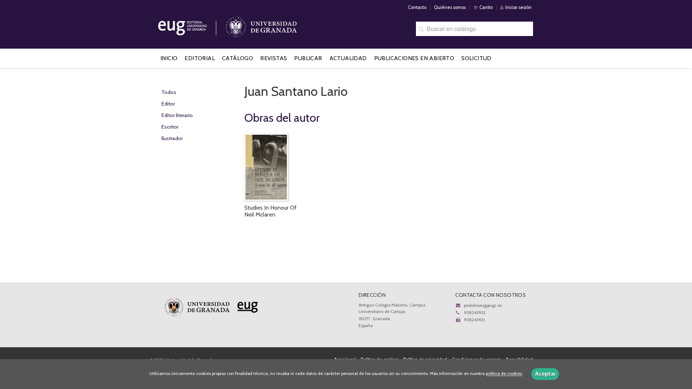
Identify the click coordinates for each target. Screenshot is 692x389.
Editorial (200, 58)
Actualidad (348, 58)
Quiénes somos (450, 7)
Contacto (417, 7)
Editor (168, 103)
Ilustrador (172, 138)
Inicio (168, 58)
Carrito (486, 7)
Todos (168, 92)
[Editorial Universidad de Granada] (191, 25)
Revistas (273, 58)
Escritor (169, 127)
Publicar (308, 58)
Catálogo (237, 58)
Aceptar (545, 373)
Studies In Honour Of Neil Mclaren (270, 211)
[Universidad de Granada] (261, 25)
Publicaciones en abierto (414, 58)
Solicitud (476, 58)
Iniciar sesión (518, 7)
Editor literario (177, 115)
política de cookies (504, 373)
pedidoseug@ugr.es (483, 305)
